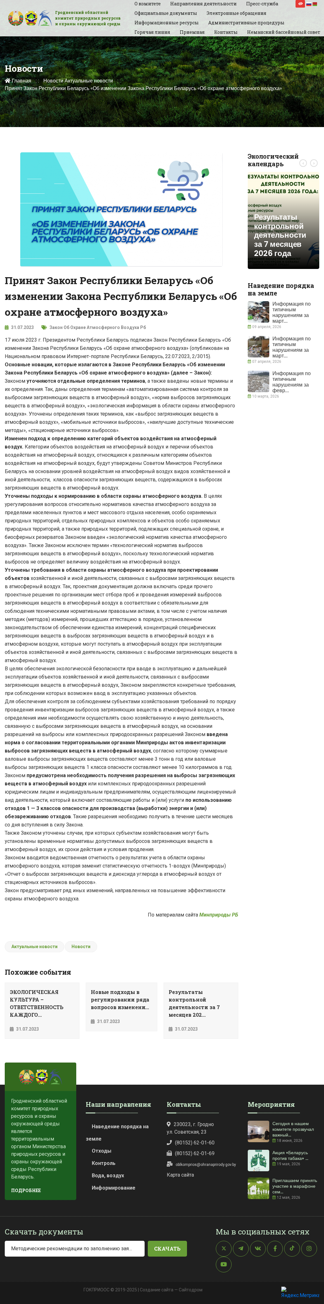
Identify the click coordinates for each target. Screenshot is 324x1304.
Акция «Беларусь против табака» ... (290, 1155)
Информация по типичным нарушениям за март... (291, 312)
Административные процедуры (246, 23)
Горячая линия (152, 32)
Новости (53, 80)
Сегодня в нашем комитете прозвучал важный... (293, 1129)
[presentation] (303, 163)
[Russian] (309, 4)
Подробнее (26, 1190)
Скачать (167, 1248)
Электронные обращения (236, 13)
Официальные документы (165, 13)
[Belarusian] (315, 4)
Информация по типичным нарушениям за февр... (291, 382)
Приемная (192, 32)
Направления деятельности (203, 4)
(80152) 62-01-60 (195, 1143)
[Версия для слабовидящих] (300, 4)
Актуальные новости (89, 80)
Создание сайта (156, 1289)
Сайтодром (190, 1289)
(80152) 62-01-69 (195, 1153)
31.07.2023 (22, 327)
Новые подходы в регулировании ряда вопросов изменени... (120, 999)
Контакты (226, 32)
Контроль (103, 1163)
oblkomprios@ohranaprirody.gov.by (206, 1164)
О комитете (147, 4)
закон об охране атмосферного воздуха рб (97, 327)
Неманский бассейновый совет (283, 32)
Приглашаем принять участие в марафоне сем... (294, 1186)
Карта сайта (180, 1175)
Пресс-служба (262, 4)
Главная (20, 80)
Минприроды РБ (218, 915)
